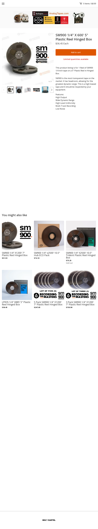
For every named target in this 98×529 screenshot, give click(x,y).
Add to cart (76, 52)
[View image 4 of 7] (36, 89)
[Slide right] (52, 90)
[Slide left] (4, 90)
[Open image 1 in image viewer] (28, 59)
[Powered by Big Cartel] (49, 520)
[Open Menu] (3, 3)
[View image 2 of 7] (19, 89)
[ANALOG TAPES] (49, 17)
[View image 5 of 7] (45, 89)
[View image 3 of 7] (27, 89)
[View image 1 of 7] (10, 89)
